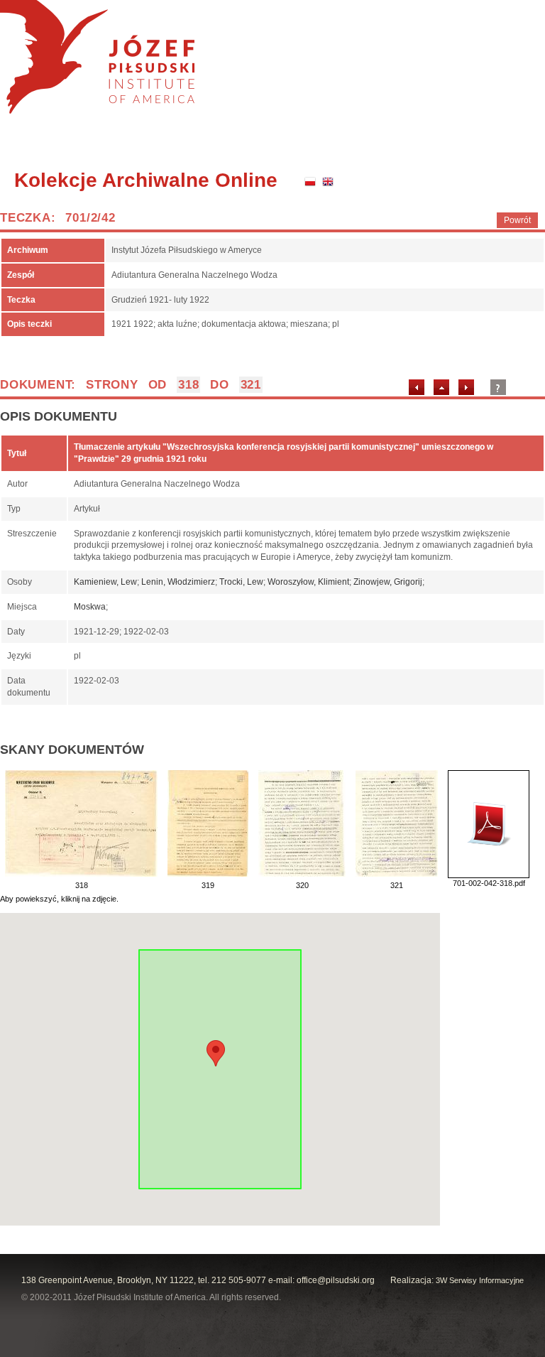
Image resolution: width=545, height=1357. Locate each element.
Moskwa (90, 607)
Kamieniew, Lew (105, 582)
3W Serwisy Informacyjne (480, 1280)
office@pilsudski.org (336, 1280)
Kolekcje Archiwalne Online (145, 180)
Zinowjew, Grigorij (387, 582)
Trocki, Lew (241, 582)
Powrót (517, 220)
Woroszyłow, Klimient (308, 582)
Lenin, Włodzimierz (178, 582)
